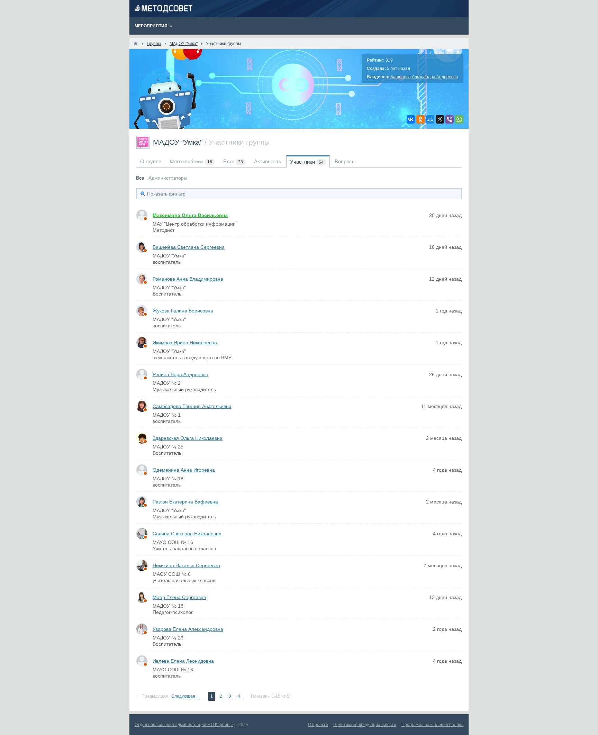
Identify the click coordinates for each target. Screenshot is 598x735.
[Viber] (449, 119)
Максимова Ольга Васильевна (190, 215)
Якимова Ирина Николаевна (185, 342)
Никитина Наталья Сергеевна (186, 565)
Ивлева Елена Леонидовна (183, 661)
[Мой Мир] (430, 119)
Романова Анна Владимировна (188, 279)
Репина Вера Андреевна (180, 374)
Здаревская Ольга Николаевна (188, 438)
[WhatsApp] (459, 119)
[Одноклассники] (420, 119)
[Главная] (135, 43)
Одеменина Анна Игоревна (184, 470)
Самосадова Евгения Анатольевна (192, 406)
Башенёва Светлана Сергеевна (189, 247)
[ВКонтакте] (411, 119)
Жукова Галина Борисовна (183, 311)
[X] (440, 119)
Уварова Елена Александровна (188, 629)
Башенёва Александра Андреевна (424, 76)
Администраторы (167, 178)
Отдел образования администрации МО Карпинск (184, 724)
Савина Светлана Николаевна (187, 533)
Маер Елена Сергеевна (179, 597)
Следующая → (186, 696)
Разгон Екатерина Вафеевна (185, 502)
